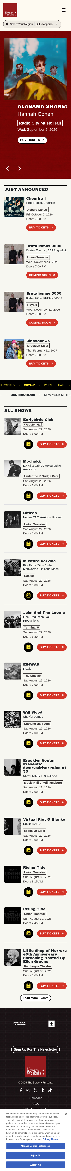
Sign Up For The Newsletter (35, 1049)
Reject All (35, 1155)
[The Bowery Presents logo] (10, 10)
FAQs (35, 1103)
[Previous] (8, 168)
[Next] (19, 168)
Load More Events (35, 998)
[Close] (65, 1114)
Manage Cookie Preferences (35, 1146)
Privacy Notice (50, 1139)
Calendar (35, 1098)
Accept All (35, 1165)
